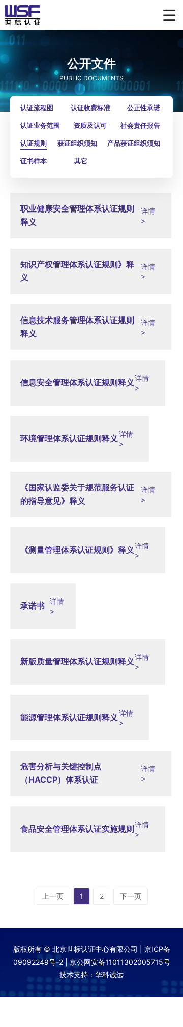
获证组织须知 (77, 143)
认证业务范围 (40, 125)
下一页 (130, 896)
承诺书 (32, 605)
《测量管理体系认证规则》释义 (77, 550)
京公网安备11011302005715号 (120, 962)
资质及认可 (90, 125)
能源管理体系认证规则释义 (69, 717)
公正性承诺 (143, 107)
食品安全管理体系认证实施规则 (77, 829)
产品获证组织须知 (133, 143)
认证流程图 (36, 107)
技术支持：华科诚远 (91, 974)
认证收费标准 (90, 107)
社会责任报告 (140, 125)
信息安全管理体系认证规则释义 (77, 382)
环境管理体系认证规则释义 (69, 438)
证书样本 (33, 161)
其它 (80, 161)
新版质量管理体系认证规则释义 (77, 661)
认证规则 (33, 143)
